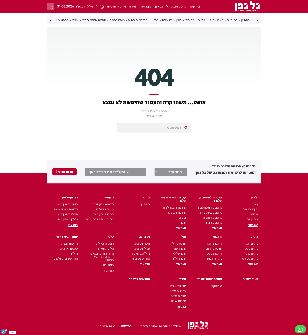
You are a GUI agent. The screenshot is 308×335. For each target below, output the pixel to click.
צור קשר (252, 219)
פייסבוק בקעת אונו (210, 212)
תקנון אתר (145, 6)
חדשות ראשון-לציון (65, 209)
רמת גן (245, 20)
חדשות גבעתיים (104, 204)
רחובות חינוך (214, 244)
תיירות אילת (178, 301)
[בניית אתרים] (126, 326)
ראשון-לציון (216, 20)
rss (256, 204)
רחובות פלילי (214, 253)
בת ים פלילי (251, 248)
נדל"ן (74, 253)
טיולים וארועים (69, 248)
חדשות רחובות (212, 248)
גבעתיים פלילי (105, 209)
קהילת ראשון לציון (174, 207)
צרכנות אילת (178, 291)
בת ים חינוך (251, 244)
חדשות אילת (178, 286)
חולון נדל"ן (179, 258)
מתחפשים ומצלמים (65, 258)
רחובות (189, 20)
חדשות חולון (178, 244)
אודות (132, 6)
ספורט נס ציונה (140, 258)
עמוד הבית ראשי (138, 20)
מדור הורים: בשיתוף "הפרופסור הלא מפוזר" (101, 257)
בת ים (201, 20)
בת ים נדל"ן (251, 253)
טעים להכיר (117, 20)
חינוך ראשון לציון (67, 204)
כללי (155, 20)
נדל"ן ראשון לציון (67, 219)
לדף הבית (147, 111)
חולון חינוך (179, 248)
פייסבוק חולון (214, 222)
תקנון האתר (250, 209)
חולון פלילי (179, 253)
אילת (75, 20)
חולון (179, 20)
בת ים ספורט (250, 258)
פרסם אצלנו (178, 6)
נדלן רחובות (214, 258)
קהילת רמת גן (177, 212)
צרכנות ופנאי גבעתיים (100, 219)
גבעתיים (232, 20)
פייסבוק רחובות (212, 217)
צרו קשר (194, 6)
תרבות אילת (178, 296)
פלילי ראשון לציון (67, 214)
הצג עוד (253, 225)
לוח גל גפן (161, 6)
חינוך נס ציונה (141, 244)
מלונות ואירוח (105, 248)
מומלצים (108, 265)
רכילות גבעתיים (104, 214)
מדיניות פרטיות (116, 6)
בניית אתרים (107, 326)
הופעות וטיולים (105, 244)
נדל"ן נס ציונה (141, 253)
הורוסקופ (216, 286)
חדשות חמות (69, 244)
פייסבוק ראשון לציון (210, 207)
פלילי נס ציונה (141, 248)
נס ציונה (167, 20)
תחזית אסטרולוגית (94, 20)
